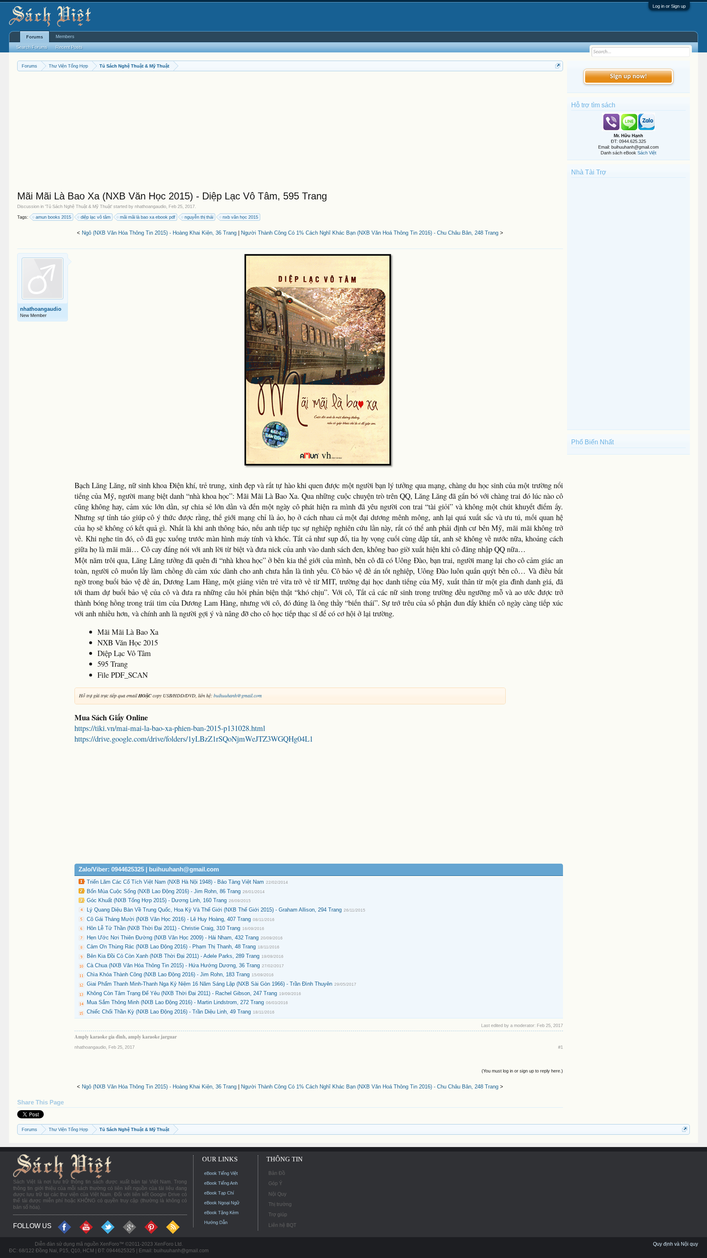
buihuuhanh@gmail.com (238, 695)
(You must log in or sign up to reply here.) (522, 1070)
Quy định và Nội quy (675, 1244)
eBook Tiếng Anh (221, 1183)
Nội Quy (277, 1194)
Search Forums (31, 47)
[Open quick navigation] (558, 65)
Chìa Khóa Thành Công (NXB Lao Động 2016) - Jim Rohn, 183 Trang (168, 974)
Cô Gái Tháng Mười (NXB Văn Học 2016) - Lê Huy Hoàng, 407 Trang (169, 919)
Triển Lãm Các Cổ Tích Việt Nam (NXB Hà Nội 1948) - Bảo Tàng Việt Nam (175, 882)
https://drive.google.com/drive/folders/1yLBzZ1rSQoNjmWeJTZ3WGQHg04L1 (193, 738)
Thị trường (280, 1204)
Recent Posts (69, 47)
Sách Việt (646, 152)
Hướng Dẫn (215, 1222)
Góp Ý (275, 1183)
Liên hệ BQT (282, 1225)
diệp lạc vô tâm (95, 217)
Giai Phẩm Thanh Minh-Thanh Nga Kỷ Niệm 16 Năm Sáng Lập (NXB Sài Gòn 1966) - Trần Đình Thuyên (209, 984)
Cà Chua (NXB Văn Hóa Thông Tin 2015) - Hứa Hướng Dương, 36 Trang (173, 965)
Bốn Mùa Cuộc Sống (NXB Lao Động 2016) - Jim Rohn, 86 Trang (164, 891)
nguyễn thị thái (199, 217)
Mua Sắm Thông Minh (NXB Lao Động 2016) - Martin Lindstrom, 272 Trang (175, 1002)
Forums (34, 36)
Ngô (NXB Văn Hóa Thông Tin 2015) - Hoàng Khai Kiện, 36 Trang (159, 233)
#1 (560, 1047)
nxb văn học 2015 (240, 217)
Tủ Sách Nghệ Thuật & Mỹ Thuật (78, 206)
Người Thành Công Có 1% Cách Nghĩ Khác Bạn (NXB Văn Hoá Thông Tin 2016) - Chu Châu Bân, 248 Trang (369, 233)
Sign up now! (628, 76)
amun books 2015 (53, 217)
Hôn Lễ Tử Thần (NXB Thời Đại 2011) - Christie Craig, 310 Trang (163, 928)
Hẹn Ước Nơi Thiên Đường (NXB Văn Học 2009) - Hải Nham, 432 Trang (173, 937)
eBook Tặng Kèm (221, 1212)
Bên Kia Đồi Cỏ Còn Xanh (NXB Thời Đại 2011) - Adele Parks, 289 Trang (173, 956)
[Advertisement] (262, 132)
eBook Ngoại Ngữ (221, 1202)
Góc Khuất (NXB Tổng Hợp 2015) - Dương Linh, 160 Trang (157, 900)
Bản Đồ (276, 1173)
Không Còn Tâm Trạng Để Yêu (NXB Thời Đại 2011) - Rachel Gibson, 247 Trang (182, 993)
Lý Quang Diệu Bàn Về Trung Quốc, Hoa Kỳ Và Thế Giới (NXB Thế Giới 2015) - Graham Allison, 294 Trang (214, 910)
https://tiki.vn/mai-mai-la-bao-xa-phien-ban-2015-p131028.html (169, 728)
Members (65, 36)
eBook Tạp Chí (219, 1192)
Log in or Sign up (669, 6)
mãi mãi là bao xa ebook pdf (147, 217)
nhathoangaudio (150, 206)
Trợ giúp (277, 1214)
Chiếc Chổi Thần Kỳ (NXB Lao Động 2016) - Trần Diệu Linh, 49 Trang (169, 1012)
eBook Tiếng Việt (221, 1173)
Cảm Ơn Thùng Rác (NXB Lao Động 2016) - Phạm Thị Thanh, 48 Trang (171, 947)
